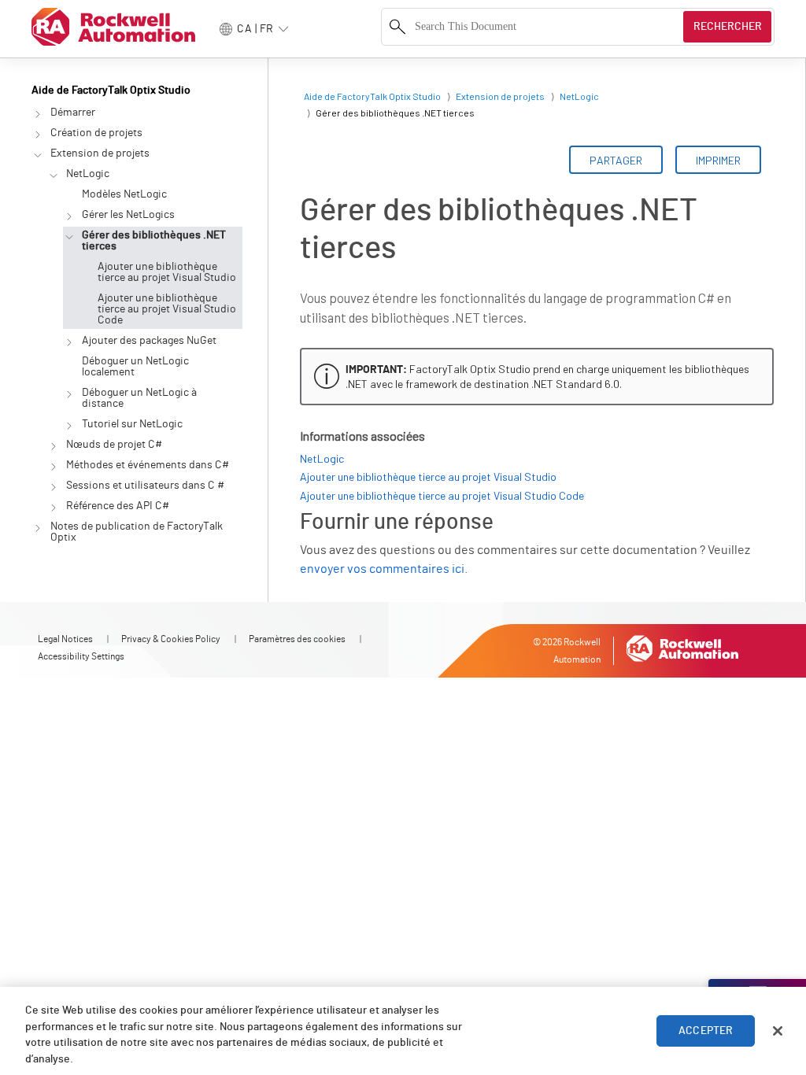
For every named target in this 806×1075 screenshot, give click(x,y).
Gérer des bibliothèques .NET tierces (154, 241)
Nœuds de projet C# (114, 444)
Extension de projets (100, 153)
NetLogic (87, 173)
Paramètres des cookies (297, 639)
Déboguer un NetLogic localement (135, 367)
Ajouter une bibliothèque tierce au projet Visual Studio (167, 272)
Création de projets (96, 133)
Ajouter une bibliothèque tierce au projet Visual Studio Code (167, 309)
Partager (616, 160)
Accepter (705, 1030)
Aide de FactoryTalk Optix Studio (110, 90)
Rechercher (727, 26)
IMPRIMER (718, 160)
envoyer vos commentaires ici (382, 569)
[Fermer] (778, 1031)
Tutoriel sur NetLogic (132, 424)
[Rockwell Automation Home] (682, 658)
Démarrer (72, 112)
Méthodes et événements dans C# (147, 465)
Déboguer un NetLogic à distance (139, 398)
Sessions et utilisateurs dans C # (145, 485)
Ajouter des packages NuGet (149, 340)
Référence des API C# (117, 506)
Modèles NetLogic (124, 194)
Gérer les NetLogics (128, 214)
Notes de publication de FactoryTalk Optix (136, 532)
